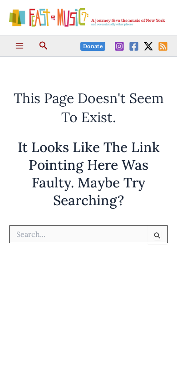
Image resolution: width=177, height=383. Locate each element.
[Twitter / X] (148, 46)
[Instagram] (119, 46)
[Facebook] (134, 46)
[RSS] (163, 46)
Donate (93, 46)
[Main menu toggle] (19, 45)
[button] (43, 45)
